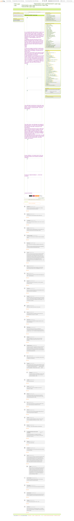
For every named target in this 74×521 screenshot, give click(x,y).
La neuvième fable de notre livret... (51, 16)
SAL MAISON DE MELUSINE (50, 47)
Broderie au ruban (48, 24)
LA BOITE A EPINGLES (49, 31)
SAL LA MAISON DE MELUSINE (50, 61)
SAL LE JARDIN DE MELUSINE (50, 57)
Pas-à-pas (43, 197)
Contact (33, 515)
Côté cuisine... (48, 26)
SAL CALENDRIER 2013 (49, 64)
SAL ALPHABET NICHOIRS (50, 78)
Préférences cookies (57, 515)
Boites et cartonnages (49, 55)
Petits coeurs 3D (48, 44)
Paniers (47, 66)
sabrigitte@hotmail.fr (19, 15)
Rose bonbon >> (38, 12)
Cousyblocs (47, 60)
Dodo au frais (48, 14)
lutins (47, 83)
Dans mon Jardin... (48, 27)
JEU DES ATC (48, 63)
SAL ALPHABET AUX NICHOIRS (50, 45)
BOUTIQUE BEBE (48, 77)
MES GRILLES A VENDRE (49, 41)
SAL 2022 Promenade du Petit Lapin (51, 82)
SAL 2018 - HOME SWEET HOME (50, 74)
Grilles (47, 51)
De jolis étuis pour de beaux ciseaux (51, 20)
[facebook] (42, 1)
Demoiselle (47, 58)
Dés (46, 62)
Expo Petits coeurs (48, 79)
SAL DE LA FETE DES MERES (50, 85)
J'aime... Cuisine (48, 28)
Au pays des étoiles (49, 17)
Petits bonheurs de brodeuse (50, 43)
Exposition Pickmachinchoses (50, 52)
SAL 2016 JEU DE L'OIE (49, 68)
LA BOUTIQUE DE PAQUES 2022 (50, 36)
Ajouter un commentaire (32, 203)
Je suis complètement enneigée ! (50, 15)
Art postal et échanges (49, 56)
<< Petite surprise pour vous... (32, 12)
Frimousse (19, 515)
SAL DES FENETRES (49, 72)
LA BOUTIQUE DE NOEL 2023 (50, 35)
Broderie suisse (48, 65)
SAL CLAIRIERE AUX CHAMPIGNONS (51, 71)
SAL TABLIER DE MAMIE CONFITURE (51, 59)
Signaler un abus (37, 515)
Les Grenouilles (48, 38)
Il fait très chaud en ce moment (50, 19)
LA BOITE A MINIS (48, 34)
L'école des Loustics (49, 37)
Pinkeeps (47, 76)
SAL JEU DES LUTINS (49, 80)
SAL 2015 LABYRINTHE (49, 69)
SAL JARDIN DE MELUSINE (50, 46)
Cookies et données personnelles (48, 515)
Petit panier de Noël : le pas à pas (31, 15)
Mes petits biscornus (49, 42)
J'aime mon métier (48, 29)
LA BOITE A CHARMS (49, 30)
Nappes (47, 84)
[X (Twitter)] (44, 1)
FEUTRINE (47, 54)
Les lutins (47, 39)
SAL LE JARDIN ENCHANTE (50, 73)
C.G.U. (42, 515)
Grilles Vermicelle (48, 70)
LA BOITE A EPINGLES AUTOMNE (51, 32)
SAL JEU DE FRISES (49, 67)
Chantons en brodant (49, 25)
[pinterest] (46, 1)
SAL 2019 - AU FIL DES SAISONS (50, 75)
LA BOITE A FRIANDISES (49, 33)
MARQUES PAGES (48, 40)
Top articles (29, 515)
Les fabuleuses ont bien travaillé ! (50, 18)
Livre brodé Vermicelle (49, 81)
